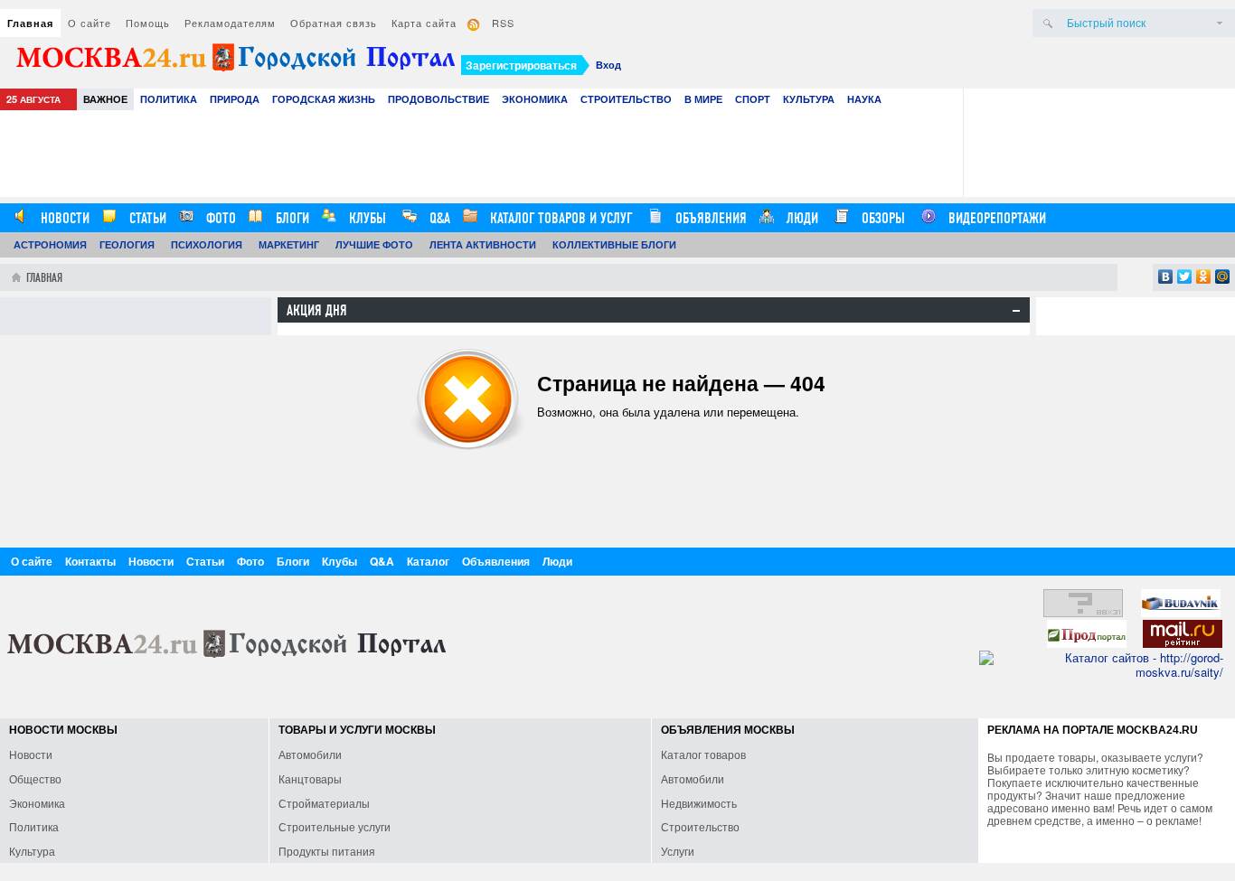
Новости (63, 218)
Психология (206, 244)
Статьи (146, 218)
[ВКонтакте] (1165, 276)
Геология (127, 244)
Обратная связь (333, 22)
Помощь (148, 22)
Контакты (90, 561)
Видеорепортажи (995, 218)
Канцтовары (310, 778)
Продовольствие (438, 99)
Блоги (290, 218)
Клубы (365, 218)
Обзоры (881, 218)
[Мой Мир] (1222, 276)
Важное (105, 99)
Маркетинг (289, 244)
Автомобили (310, 754)
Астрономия (50, 244)
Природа (234, 99)
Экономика (535, 99)
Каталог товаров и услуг (559, 218)
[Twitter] (1184, 276)
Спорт (752, 99)
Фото (219, 218)
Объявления (709, 218)
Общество (35, 778)
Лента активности (482, 244)
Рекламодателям (230, 22)
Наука (864, 99)
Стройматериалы (324, 803)
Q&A (438, 218)
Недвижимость (699, 803)
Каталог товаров (703, 754)
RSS (503, 22)
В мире (703, 99)
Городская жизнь (323, 99)
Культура (808, 99)
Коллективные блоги (614, 244)
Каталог (428, 561)
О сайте (89, 22)
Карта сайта (424, 22)
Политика (168, 99)
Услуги (677, 850)
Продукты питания (326, 850)
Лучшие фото (374, 244)
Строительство (626, 99)
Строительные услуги (334, 826)
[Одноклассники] (1203, 276)
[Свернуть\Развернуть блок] (1016, 310)
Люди (800, 218)
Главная (30, 23)
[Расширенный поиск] (1219, 23)
